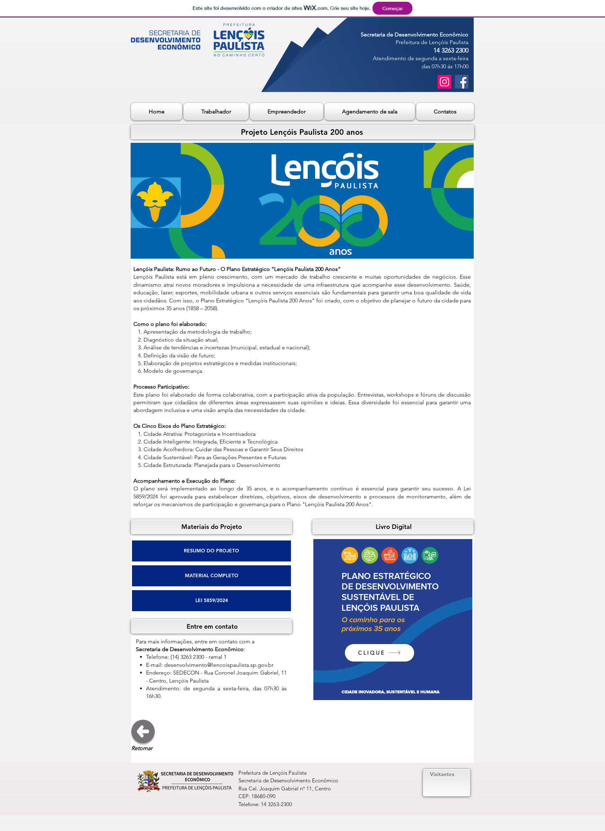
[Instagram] (444, 82)
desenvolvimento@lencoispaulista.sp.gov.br (218, 665)
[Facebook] (461, 82)
